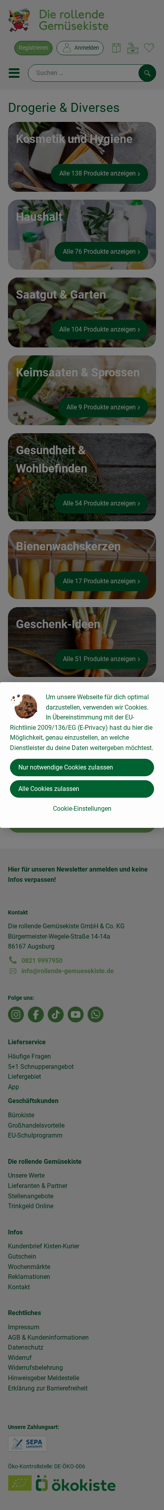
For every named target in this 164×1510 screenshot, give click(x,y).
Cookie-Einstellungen (82, 808)
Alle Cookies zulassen (48, 789)
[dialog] (82, 755)
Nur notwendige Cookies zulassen (65, 767)
